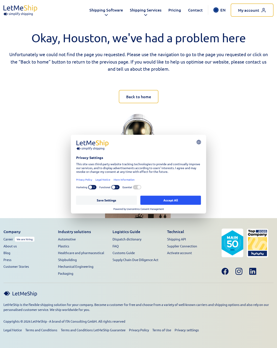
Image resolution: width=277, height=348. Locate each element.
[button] (106, 10)
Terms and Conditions (41, 330)
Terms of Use (161, 330)
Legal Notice (12, 330)
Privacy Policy (139, 330)
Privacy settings (187, 330)
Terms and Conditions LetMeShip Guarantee (93, 330)
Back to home (138, 96)
